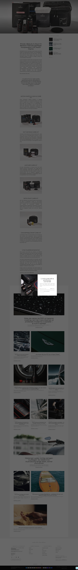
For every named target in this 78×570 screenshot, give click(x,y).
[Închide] (55, 276)
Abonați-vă (52, 288)
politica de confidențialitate (46, 291)
